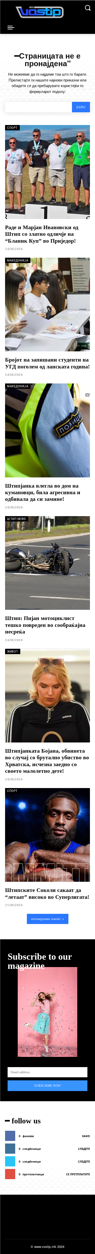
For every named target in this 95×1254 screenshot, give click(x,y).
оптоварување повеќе (46, 919)
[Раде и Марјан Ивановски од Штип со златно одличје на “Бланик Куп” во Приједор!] (47, 172)
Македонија (17, 260)
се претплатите (78, 1174)
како (86, 1136)
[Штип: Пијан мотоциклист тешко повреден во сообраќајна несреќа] (47, 563)
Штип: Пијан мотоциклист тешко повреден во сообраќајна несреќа (45, 625)
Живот (12, 651)
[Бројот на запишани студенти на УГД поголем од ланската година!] (47, 305)
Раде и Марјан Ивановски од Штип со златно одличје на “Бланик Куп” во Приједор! (41, 234)
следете (84, 1149)
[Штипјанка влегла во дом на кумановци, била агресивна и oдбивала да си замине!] (47, 430)
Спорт (12, 128)
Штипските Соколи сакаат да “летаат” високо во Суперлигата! (47, 893)
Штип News (16, 519)
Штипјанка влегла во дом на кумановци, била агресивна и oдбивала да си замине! (42, 492)
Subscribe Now (47, 1085)
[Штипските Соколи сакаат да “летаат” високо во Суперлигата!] (47, 835)
